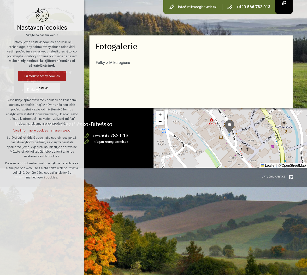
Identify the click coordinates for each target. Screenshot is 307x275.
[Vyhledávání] (284, 2)
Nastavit (42, 88)
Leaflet (269, 165)
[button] (229, 126)
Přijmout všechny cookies (42, 76)
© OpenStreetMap (292, 165)
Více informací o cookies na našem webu (42, 130)
